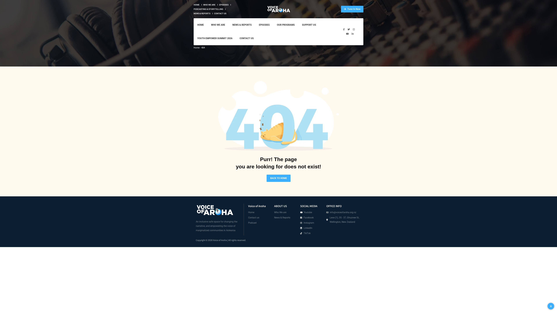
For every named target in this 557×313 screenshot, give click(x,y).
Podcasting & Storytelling (208, 9)
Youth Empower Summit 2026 (214, 38)
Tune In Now (353, 9)
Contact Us (220, 13)
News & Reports (202, 13)
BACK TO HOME (278, 178)
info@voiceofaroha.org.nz (343, 212)
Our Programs (286, 24)
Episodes (223, 5)
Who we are (209, 5)
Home (196, 5)
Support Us (309, 24)
